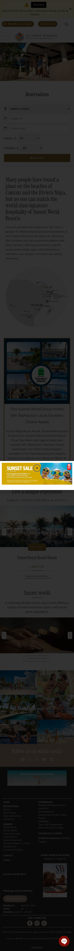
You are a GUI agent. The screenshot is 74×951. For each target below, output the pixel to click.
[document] (37, 475)
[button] (37, 468)
